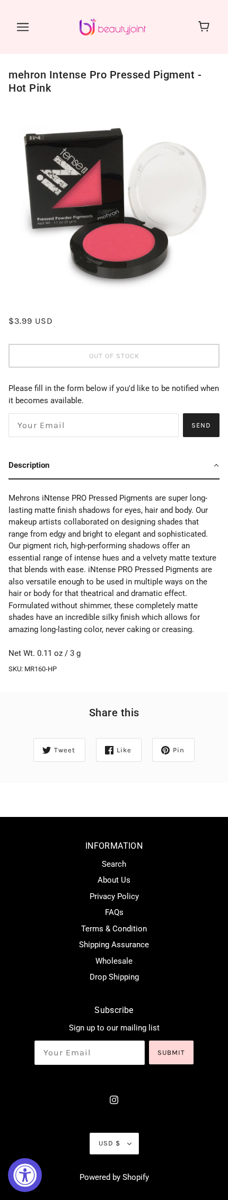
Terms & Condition (114, 929)
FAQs (114, 912)
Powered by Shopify (114, 1177)
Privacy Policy (114, 896)
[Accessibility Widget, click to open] (25, 1175)
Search (114, 864)
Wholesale (114, 961)
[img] (114, 1099)
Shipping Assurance (114, 944)
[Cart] (205, 27)
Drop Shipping (114, 977)
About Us (114, 880)
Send (201, 425)
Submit (171, 1052)
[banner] (113, 26)
